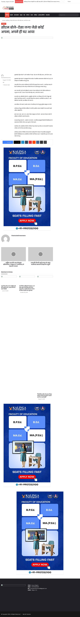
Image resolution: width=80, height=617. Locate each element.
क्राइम (21, 15)
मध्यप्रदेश (48, 15)
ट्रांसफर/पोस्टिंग (41, 15)
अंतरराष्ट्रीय (16, 15)
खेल (24, 15)
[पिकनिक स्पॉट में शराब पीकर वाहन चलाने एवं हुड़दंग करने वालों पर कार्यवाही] (45, 334)
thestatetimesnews (6, 77)
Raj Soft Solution (27, 614)
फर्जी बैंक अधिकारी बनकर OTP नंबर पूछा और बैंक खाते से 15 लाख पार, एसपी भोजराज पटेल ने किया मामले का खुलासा (27, 288)
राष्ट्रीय (11, 15)
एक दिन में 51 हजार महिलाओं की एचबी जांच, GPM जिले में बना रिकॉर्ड (8, 287)
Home (3, 20)
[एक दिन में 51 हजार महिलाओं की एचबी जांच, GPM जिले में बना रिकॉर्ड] (9, 280)
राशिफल (35, 15)
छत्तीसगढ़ (7, 15)
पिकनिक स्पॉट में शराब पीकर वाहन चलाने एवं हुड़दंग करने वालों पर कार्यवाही (44, 395)
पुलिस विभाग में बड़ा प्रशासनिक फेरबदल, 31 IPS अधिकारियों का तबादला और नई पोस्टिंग (40, 1)
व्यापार (32, 15)
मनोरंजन (27, 15)
